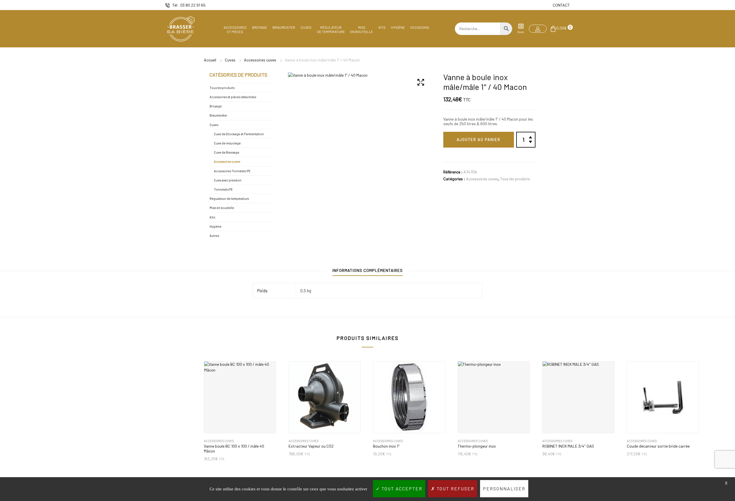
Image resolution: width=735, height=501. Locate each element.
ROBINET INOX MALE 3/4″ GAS (568, 446)
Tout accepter (401, 488)
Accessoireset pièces (235, 29)
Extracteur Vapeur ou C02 (311, 446)
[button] (538, 29)
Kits (382, 27)
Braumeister (283, 27)
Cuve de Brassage (226, 152)
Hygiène (398, 27)
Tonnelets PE (223, 189)
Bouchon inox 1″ (386, 446)
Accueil (210, 59)
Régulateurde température (331, 29)
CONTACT (561, 5)
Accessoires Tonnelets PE (232, 171)
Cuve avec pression (227, 180)
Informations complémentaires (367, 270)
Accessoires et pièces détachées (233, 97)
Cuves (306, 27)
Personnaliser (504, 488)
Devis (520, 32)
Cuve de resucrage (227, 143)
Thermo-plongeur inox (477, 446)
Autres (214, 235)
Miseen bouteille (361, 29)
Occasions (419, 27)
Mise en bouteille (222, 208)
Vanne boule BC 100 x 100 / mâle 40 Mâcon (234, 448)
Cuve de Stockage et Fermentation (239, 134)
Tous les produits (515, 178)
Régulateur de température (229, 198)
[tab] (368, 272)
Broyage (259, 27)
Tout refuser (454, 488)
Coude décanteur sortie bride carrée (658, 446)
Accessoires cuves (260, 59)
